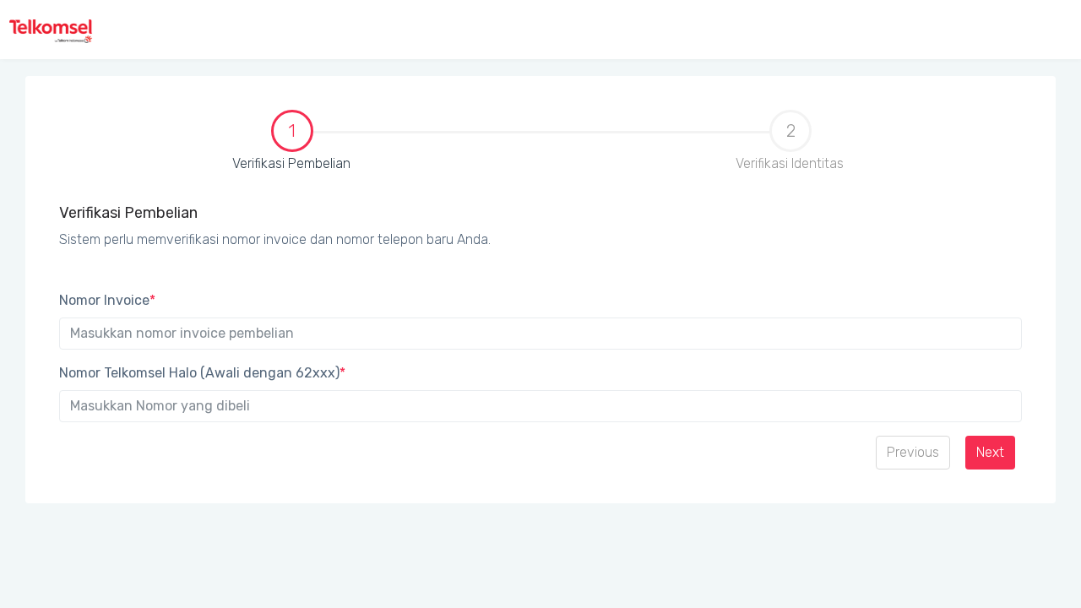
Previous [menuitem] (913, 452)
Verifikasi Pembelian (199, 146)
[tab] (291, 148)
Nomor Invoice (107, 300)
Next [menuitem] (990, 452)
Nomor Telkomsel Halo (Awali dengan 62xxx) (202, 373)
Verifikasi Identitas (790, 146)
